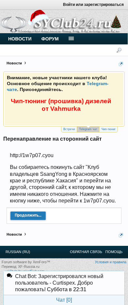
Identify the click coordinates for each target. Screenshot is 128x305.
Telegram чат (88, 129)
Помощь (113, 252)
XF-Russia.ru (28, 267)
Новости (20, 38)
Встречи (69, 129)
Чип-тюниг (108, 129)
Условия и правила (110, 262)
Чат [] (64, 300)
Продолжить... (28, 215)
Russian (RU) (18, 252)
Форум (50, 38)
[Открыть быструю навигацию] (121, 64)
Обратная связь (86, 252)
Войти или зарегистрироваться (93, 4)
